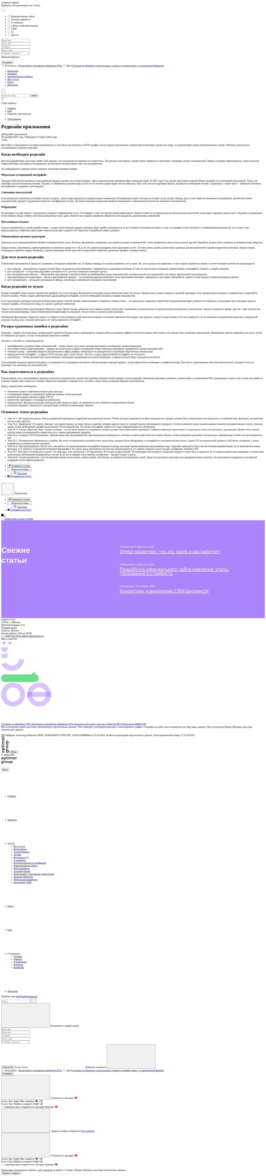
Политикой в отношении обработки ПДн (40, 65)
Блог (10, 930)
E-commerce (17, 22)
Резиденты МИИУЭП (134, 724)
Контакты (12, 85)
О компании (20, 962)
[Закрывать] (25, 1015)
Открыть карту (9, 627)
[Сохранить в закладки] (2, 516)
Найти (34, 95)
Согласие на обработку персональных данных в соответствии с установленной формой (118, 65)
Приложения (14, 119)
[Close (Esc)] (7, 489)
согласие (47, 1170)
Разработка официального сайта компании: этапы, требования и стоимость (175, 571)
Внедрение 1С (21, 857)
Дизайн (17, 854)
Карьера (18, 959)
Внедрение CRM (22, 882)
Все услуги (13, 79)
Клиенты (18, 964)
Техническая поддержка (20, 76)
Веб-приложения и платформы (30, 863)
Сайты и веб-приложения (24, 25)
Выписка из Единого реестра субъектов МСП (98, 724)
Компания (12, 71)
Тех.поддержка (21, 852)
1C (12, 32)
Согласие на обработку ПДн (16, 724)
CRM (14, 28)
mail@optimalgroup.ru (33, 636)
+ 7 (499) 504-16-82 (11, 636)
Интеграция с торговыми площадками (34, 874)
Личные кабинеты (20, 19)
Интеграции (20, 849)
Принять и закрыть (11, 1173)
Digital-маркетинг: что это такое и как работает (170, 551)
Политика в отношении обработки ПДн (53, 724)
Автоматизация (22, 871)
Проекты (12, 73)
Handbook (19, 967)
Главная (11, 796)
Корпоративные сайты (23, 16)
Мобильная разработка (25, 879)
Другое (15, 35)
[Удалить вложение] (131, 1056)
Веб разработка (22, 868)
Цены (10, 82)
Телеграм (22, 473)
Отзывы (18, 956)
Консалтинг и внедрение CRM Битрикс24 (164, 590)
